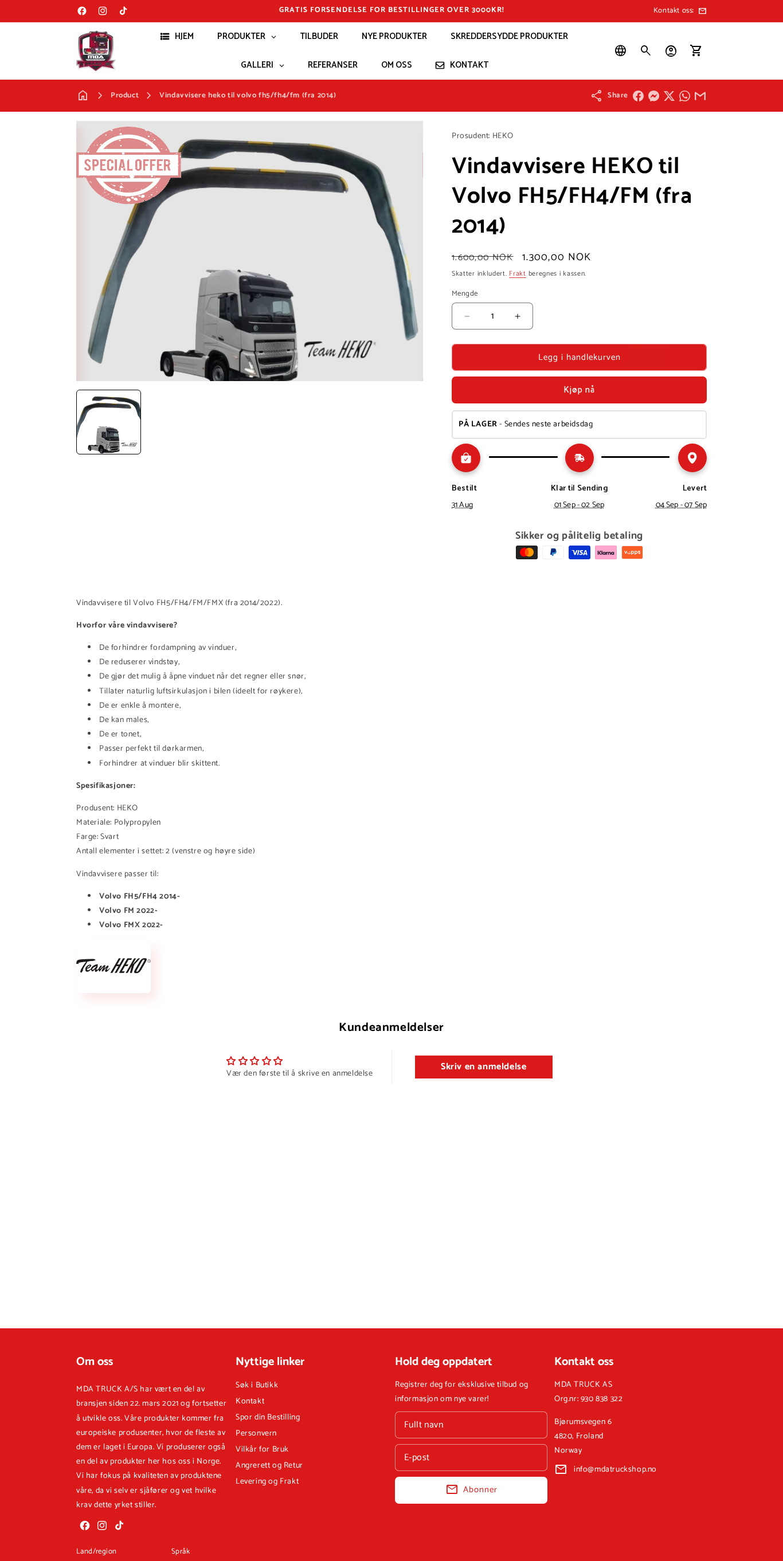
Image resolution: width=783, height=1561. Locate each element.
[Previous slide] (88, 421)
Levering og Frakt (267, 1481)
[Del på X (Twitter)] (669, 96)
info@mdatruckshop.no (615, 1469)
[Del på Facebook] (638, 96)
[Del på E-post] (700, 96)
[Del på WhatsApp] (684, 96)
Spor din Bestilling (268, 1417)
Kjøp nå (579, 390)
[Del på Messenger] (653, 96)
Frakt (517, 273)
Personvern (256, 1433)
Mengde (464, 294)
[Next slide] (410, 421)
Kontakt (250, 1401)
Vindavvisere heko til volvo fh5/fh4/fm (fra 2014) (247, 95)
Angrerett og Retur (269, 1465)
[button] (646, 51)
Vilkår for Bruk (262, 1449)
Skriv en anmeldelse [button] (483, 1066)
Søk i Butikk (257, 1385)
